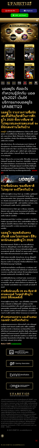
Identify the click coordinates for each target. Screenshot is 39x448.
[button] (37, 20)
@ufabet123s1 (16, 344)
